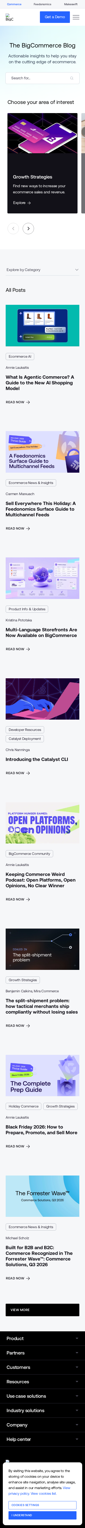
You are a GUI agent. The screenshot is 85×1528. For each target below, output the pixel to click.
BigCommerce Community (29, 854)
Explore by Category (23, 269)
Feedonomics (42, 4)
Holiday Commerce (23, 1106)
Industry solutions (25, 1410)
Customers (18, 1367)
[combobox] (42, 78)
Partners (16, 1353)
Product (15, 1338)
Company (17, 1425)
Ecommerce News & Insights (31, 483)
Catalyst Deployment (25, 739)
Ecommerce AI (20, 356)
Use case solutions (26, 1396)
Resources (18, 1381)
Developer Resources (25, 730)
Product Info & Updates (27, 609)
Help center (19, 1439)
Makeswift (70, 4)
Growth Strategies (23, 980)
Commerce (14, 4)
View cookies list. (44, 1493)
